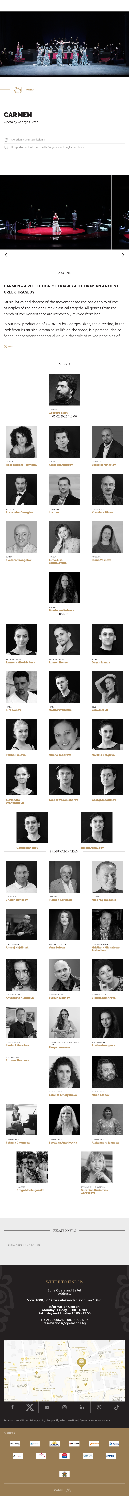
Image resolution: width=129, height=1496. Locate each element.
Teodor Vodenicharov (63, 800)
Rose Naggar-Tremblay (21, 464)
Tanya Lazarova (59, 1047)
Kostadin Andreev (61, 464)
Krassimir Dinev (102, 512)
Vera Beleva (57, 947)
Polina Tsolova (16, 755)
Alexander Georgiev (19, 512)
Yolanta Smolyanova (63, 1095)
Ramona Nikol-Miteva (20, 662)
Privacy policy (37, 1420)
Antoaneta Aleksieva (20, 997)
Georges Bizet (58, 412)
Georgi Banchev (27, 847)
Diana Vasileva (101, 560)
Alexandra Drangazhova (15, 801)
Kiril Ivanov (13, 710)
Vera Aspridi (100, 710)
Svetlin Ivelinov (59, 997)
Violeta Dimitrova (104, 997)
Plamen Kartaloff (60, 899)
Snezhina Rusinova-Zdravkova (94, 1191)
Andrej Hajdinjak (17, 947)
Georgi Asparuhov (104, 800)
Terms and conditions (16, 1420)
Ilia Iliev (54, 512)
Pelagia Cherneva (18, 1142)
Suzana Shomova (17, 1060)
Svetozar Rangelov (18, 560)
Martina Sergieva (103, 755)
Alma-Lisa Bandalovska (58, 561)
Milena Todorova (60, 755)
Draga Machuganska (30, 1190)
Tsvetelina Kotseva (61, 610)
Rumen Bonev (58, 662)
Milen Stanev (100, 1095)
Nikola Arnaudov (92, 847)
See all (11, 346)
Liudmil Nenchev (17, 1045)
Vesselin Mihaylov (104, 464)
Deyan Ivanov (101, 662)
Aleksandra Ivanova (105, 1142)
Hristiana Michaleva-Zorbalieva (106, 949)
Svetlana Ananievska (63, 1142)
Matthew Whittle (60, 710)
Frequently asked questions (62, 1420)
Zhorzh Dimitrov (17, 899)
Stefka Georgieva (103, 1045)
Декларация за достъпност (95, 1420)
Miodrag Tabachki (104, 899)
